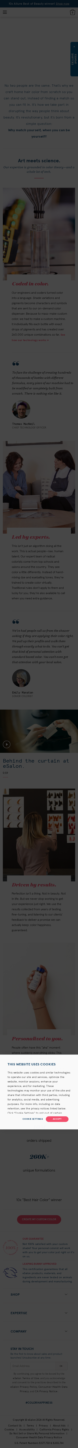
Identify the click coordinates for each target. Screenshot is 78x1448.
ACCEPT (57, 1119)
